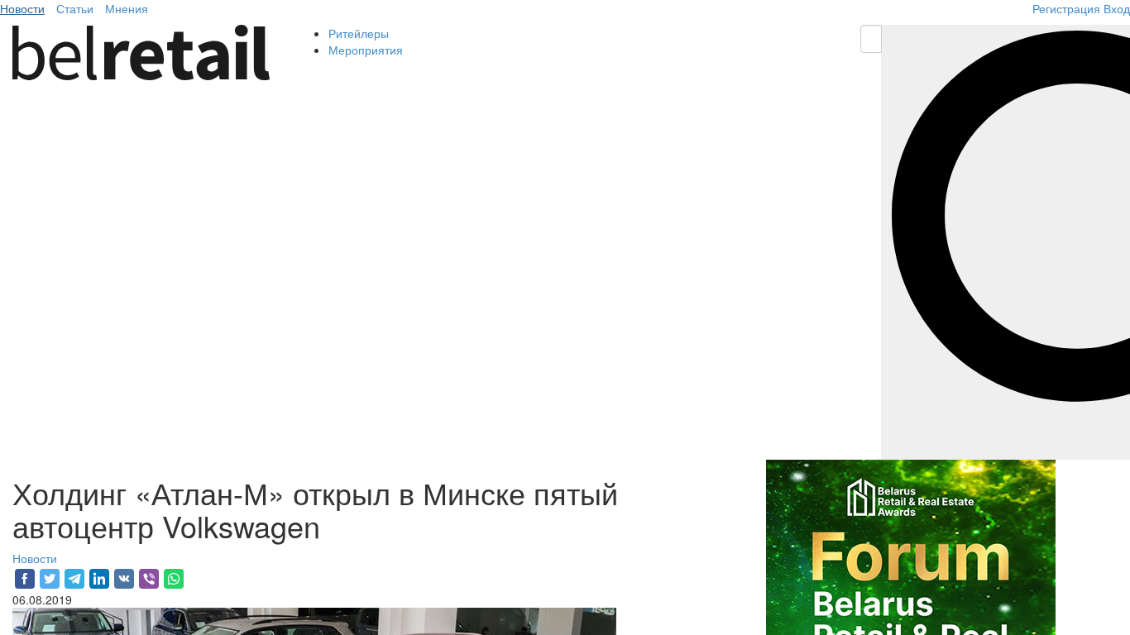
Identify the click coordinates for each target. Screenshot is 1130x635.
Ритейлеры (358, 33)
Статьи (74, 8)
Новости (22, 8)
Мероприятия (365, 49)
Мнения (126, 8)
